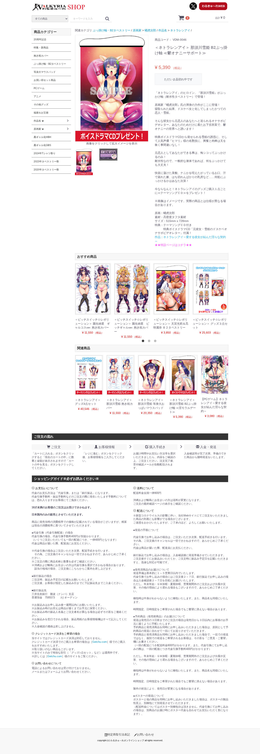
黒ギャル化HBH (42, 137)
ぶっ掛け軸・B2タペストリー (111, 30)
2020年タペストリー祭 (46, 169)
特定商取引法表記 (118, 734)
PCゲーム (39, 88)
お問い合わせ (145, 734)
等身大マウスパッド (45, 72)
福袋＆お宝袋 (41, 112)
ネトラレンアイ (180, 30)
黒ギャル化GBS (42, 145)
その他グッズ (41, 104)
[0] (181, 17)
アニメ (37, 96)
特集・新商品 (41, 47)
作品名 (162, 30)
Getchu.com (99, 642)
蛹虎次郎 (150, 30)
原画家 (137, 30)
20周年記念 (40, 39)
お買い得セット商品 (45, 80)
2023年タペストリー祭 (46, 161)
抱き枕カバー (41, 55)
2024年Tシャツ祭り (44, 153)
